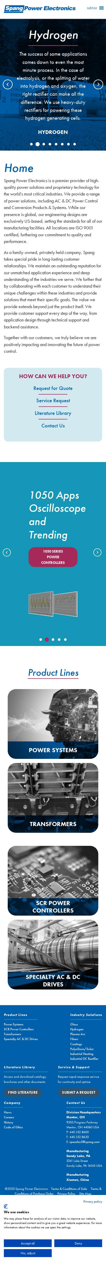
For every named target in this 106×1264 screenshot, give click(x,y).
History (8, 1122)
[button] (92, 8)
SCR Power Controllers (53, 906)
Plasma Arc (77, 1034)
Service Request (53, 400)
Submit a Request (78, 1092)
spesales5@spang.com (84, 1142)
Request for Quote (53, 388)
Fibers (74, 1039)
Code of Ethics (13, 1127)
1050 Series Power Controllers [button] (53, 557)
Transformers (53, 824)
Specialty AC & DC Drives (53, 980)
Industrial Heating (81, 1054)
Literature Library (53, 413)
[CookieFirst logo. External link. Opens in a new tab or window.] (6, 1206)
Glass (74, 1024)
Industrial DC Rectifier (84, 1058)
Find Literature (23, 1092)
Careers (9, 1117)
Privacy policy (92, 1201)
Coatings (76, 1044)
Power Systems (53, 750)
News (8, 1112)
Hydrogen (76, 1029)
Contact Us (53, 425)
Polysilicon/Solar (82, 1049)
